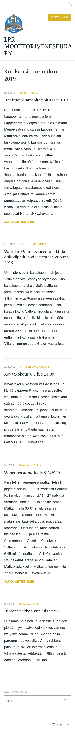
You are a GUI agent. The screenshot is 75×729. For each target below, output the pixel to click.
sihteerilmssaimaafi (34, 244)
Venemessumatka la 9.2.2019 (32, 472)
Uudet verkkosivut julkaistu (31, 611)
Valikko (61, 17)
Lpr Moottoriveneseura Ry (38, 46)
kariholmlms (29, 93)
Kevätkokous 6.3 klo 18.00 (29, 374)
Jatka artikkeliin (19, 222)
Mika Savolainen (30, 465)
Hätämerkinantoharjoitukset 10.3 (36, 100)
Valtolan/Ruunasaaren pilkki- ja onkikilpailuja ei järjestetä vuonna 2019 (36, 257)
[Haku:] (70, 4)
